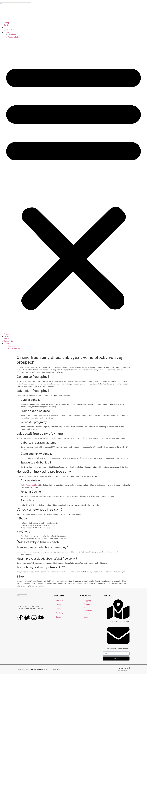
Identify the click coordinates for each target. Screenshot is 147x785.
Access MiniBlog (14, 37)
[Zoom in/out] (13, 676)
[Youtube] (41, 617)
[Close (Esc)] (1, 676)
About (6, 27)
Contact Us (8, 30)
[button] (73, 185)
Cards (6, 25)
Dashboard (12, 35)
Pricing (6, 23)
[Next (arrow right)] (5, 678)
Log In (6, 32)
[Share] (5, 676)
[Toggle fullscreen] (9, 676)
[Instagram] (34, 617)
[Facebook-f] (20, 617)
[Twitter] (27, 617)
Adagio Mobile (31, 485)
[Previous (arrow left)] (1, 678)
